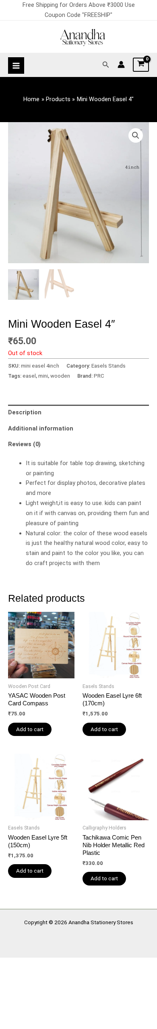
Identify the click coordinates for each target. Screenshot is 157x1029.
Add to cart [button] (29, 729)
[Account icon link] (121, 64)
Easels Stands (108, 366)
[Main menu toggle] (16, 65)
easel (29, 376)
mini (43, 376)
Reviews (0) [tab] (24, 444)
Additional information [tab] (40, 428)
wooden (60, 376)
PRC (99, 376)
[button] (105, 65)
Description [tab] (24, 412)
